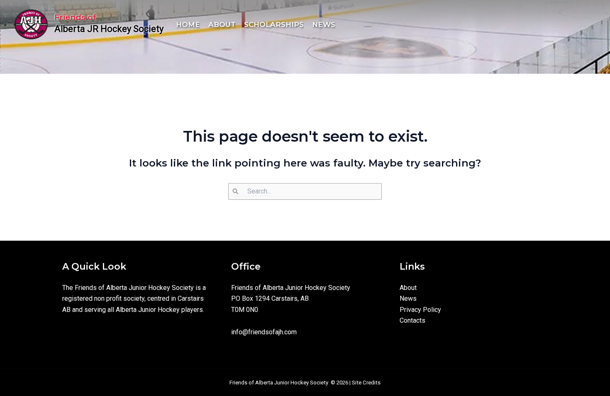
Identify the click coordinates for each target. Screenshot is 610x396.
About (408, 288)
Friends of (75, 17)
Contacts (412, 320)
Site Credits (366, 382)
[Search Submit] (302, 192)
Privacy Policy (420, 310)
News (408, 298)
